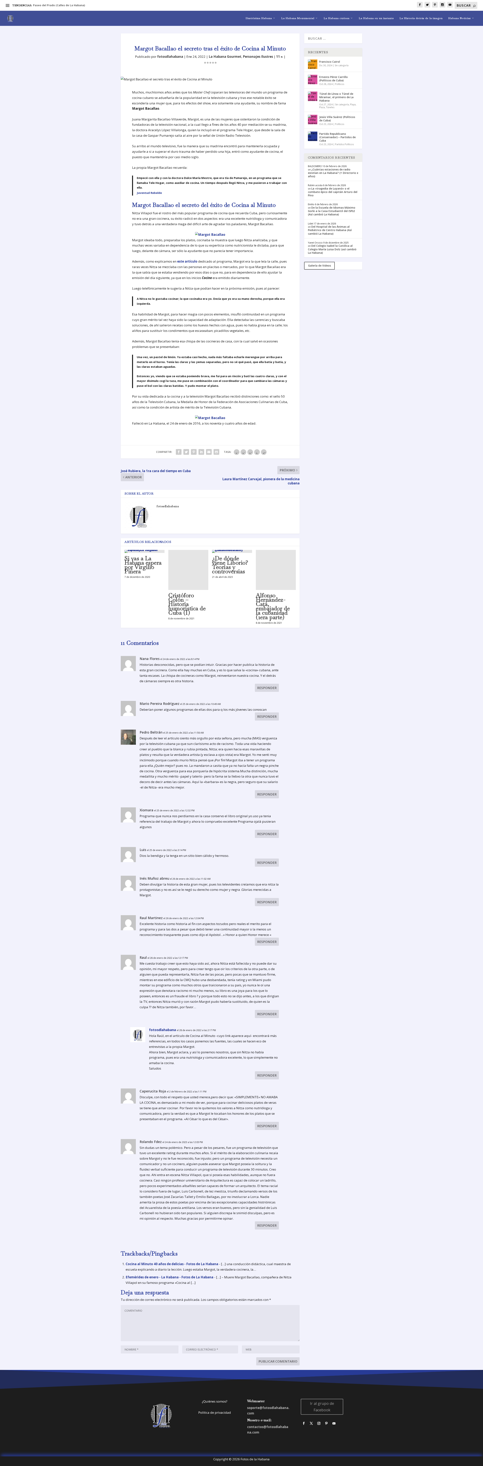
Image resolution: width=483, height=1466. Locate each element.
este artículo (187, 261)
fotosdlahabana (170, 56)
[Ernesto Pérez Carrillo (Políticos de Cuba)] (312, 79)
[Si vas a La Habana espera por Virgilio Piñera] (145, 551)
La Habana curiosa (336, 18)
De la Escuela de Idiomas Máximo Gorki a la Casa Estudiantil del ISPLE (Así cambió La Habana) (331, 211)
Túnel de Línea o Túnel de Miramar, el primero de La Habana (336, 97)
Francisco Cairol (329, 61)
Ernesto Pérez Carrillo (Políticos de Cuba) (333, 78)
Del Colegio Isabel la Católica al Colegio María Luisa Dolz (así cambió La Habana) (332, 249)
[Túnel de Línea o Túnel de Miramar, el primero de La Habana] (312, 96)
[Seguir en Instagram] (319, 1423)
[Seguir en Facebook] (304, 1423)
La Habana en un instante (376, 18)
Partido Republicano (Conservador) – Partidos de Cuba (337, 137)
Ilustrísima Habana (259, 18)
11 (278, 56)
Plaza (322, 107)
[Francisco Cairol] (312, 64)
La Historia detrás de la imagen (421, 18)
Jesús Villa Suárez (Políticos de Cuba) (337, 118)
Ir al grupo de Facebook (322, 1406)
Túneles (330, 107)
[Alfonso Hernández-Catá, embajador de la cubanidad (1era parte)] (276, 570)
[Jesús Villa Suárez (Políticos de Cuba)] (312, 119)
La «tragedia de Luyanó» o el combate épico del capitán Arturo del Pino (332, 192)
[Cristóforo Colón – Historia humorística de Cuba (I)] (188, 570)
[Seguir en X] (311, 1423)
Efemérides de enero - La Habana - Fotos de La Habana (169, 1277)
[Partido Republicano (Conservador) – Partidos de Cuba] (312, 136)
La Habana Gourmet (225, 56)
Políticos (339, 84)
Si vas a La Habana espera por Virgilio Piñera (143, 565)
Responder (267, 688)
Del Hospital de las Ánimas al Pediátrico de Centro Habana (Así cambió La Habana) (330, 230)
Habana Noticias (459, 18)
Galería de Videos (319, 265)
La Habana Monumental (297, 18)
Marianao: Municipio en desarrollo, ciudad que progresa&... (73, 5)
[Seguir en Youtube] (334, 1423)
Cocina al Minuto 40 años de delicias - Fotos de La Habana (172, 1264)
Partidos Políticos (344, 144)
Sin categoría (341, 65)
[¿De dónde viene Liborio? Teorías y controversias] (232, 551)
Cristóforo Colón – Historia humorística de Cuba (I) (187, 604)
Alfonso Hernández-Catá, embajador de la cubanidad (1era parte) (273, 606)
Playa (353, 104)
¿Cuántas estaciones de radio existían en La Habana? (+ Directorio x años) (333, 173)
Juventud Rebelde (149, 193)
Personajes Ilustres (258, 56)
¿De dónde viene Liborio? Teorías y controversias (230, 565)
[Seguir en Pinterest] (326, 1423)
